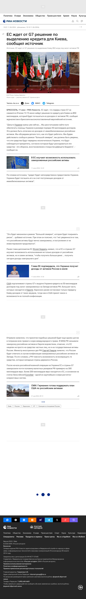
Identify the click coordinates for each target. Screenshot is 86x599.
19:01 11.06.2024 (9, 27)
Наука (63, 533)
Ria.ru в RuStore (79, 537)
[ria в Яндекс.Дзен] (16, 520)
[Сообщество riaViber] (74, 520)
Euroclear (29, 375)
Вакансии (7, 546)
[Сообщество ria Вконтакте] (24, 520)
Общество (17, 533)
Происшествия (46, 533)
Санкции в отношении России (49, 406)
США (9, 283)
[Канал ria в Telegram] (49, 520)
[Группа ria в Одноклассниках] (32, 520)
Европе (29, 290)
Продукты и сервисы (34, 537)
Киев (9, 406)
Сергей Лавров (49, 350)
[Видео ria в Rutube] (41, 520)
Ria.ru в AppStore (63, 537)
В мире (36, 533)
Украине (18, 125)
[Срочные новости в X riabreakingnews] (65, 520)
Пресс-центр (49, 537)
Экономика (27, 533)
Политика (7, 533)
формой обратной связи (12, 586)
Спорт (57, 533)
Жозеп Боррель (40, 249)
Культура (71, 533)
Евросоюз (26, 406)
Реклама (19, 537)
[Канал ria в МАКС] (7, 520)
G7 (34, 406)
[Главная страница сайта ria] (14, 21)
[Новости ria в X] (57, 520)
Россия (17, 406)
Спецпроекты (8, 537)
